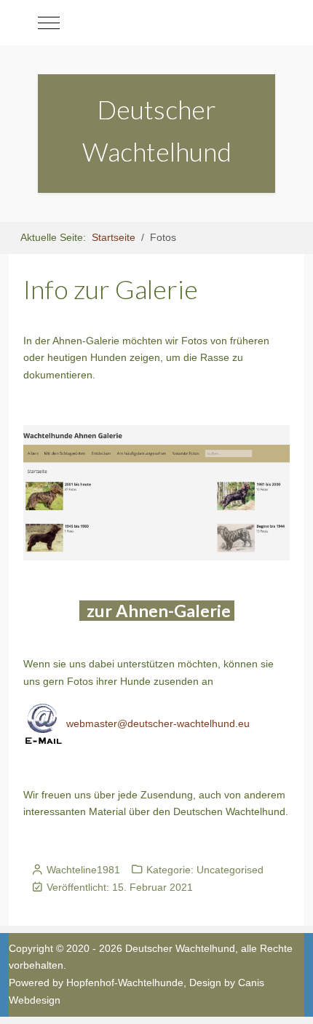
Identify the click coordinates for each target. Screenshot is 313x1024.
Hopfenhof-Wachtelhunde (124, 982)
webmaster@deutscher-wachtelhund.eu (156, 723)
